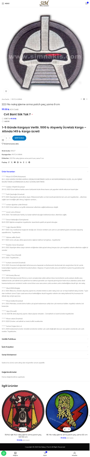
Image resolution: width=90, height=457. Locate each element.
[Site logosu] (45, 3)
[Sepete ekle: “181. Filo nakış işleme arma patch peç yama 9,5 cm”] (65, 429)
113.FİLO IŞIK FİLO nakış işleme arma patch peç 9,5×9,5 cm (23, 436)
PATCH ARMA (16, 99)
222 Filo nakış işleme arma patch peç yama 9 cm (27, 158)
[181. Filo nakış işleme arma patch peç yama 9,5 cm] (67, 411)
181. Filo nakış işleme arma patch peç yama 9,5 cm (67, 435)
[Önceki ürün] (81, 99)
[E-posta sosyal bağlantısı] (14, 162)
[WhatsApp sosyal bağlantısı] (26, 162)
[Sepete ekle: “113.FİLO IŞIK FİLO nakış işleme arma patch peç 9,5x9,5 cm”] (21, 429)
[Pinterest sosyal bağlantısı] (17, 162)
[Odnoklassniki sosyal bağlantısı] (23, 162)
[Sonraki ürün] (86, 99)
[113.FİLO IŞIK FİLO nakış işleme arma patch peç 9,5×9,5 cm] (23, 411)
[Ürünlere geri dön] (84, 99)
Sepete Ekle (19, 138)
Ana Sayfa (5, 99)
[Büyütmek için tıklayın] (6, 91)
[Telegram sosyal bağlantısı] (29, 162)
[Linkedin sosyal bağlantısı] (20, 162)
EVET (10, 119)
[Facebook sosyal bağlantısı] (8, 162)
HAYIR (6, 121)
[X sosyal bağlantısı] (11, 162)
